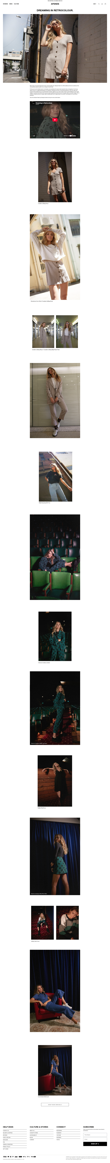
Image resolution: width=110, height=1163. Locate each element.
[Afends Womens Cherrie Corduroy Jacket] (55, 557)
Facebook (58, 1132)
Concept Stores (34, 1132)
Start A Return (6, 1137)
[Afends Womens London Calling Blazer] (55, 333)
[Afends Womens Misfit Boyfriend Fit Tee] (55, 476)
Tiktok (58, 1139)
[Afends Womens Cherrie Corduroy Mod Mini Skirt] (55, 856)
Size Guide (5, 1139)
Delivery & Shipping (7, 1132)
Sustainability (33, 1135)
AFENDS (18, 1159)
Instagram (59, 1130)
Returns (5, 1135)
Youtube (58, 1135)
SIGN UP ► (95, 1144)
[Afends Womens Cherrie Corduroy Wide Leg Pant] (55, 708)
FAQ (4, 1142)
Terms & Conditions (8, 1144)
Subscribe (88, 1127)
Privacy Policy (6, 1146)
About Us (32, 1130)
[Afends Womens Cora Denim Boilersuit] (55, 991)
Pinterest (58, 1137)
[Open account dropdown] (102, 4)
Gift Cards (5, 1149)
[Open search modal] (99, 4)
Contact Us (6, 1130)
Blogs (31, 1137)
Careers (32, 1139)
